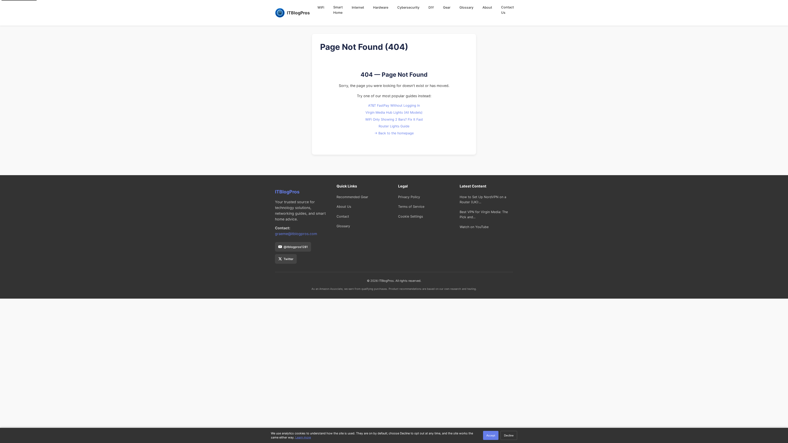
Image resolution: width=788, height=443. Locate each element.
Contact (343, 216)
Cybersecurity (408, 7)
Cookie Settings (410, 216)
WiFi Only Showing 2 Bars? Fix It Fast (394, 119)
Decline (509, 435)
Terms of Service (411, 206)
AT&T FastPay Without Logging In (394, 105)
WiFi (320, 7)
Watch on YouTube (474, 227)
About (487, 7)
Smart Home (338, 10)
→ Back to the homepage (394, 133)
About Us (344, 206)
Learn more (303, 437)
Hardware (380, 7)
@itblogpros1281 (296, 247)
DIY (431, 7)
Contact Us (507, 10)
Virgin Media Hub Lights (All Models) (394, 112)
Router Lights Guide (394, 126)
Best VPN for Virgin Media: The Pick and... (484, 214)
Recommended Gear (352, 197)
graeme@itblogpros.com (296, 234)
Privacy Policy (409, 197)
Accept (490, 435)
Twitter (288, 259)
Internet (358, 7)
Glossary (466, 7)
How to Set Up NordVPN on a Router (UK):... (483, 199)
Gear (446, 7)
